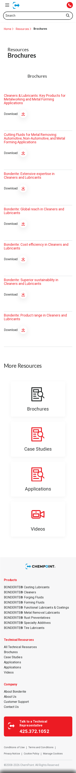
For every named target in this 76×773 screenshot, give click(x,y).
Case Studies (13, 657)
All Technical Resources (20, 647)
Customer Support (16, 702)
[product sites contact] (70, 5)
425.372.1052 (34, 731)
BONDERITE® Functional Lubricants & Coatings (36, 607)
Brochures (11, 652)
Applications (12, 662)
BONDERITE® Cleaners (20, 592)
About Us (10, 697)
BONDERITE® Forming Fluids (24, 602)
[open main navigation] (7, 5)
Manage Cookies (52, 753)
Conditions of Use (14, 747)
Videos (9, 672)
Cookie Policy (31, 753)
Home (7, 28)
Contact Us (11, 707)
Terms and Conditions (40, 747)
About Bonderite (15, 691)
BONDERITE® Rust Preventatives (27, 618)
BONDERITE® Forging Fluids (24, 597)
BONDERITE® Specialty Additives (27, 623)
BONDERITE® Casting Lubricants (27, 587)
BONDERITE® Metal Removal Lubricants (32, 612)
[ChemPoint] (41, 569)
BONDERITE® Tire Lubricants (24, 628)
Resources (22, 28)
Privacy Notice (12, 753)
